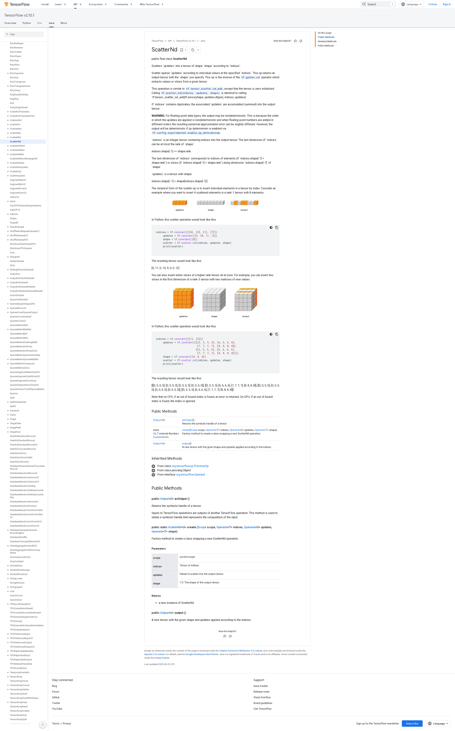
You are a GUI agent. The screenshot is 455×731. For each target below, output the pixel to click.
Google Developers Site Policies (201, 654)
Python (27, 23)
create (185, 430)
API (75, 4)
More (64, 23)
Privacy (67, 723)
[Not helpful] (300, 41)
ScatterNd (158, 437)
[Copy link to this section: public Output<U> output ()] (190, 613)
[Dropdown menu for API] (81, 4)
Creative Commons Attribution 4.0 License (240, 650)
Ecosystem (96, 4)
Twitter (56, 703)
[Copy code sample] (277, 227)
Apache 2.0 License (154, 654)
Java (51, 23)
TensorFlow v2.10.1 (19, 15)
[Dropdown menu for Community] (132, 4)
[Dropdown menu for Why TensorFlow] (163, 4)
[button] (23, 73)
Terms (55, 723)
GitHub (432, 4)
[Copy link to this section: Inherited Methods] (185, 459)
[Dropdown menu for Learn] (66, 4)
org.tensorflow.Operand (190, 474)
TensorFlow (158, 40)
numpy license (161, 657)
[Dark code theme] (271, 227)
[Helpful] (295, 41)
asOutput (187, 420)
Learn (58, 4)
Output (157, 420)
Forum (55, 691)
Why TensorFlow (149, 4)
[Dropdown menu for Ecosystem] (107, 4)
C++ (39, 23)
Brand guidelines (263, 703)
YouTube (57, 708)
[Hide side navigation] (42, 724)
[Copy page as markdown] (193, 50)
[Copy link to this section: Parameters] (169, 549)
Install (45, 4)
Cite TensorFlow (263, 708)
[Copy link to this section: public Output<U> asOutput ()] (193, 499)
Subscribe (412, 723)
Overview (10, 23)
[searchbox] (24, 34)
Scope (193, 430)
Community (121, 4)
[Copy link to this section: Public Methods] (180, 412)
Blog (54, 686)
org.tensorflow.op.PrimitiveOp (190, 466)
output (186, 443)
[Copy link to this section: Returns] (164, 596)
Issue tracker (261, 686)
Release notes (262, 691)
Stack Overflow (262, 697)
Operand (211, 430)
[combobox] (378, 4)
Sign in (447, 4)
